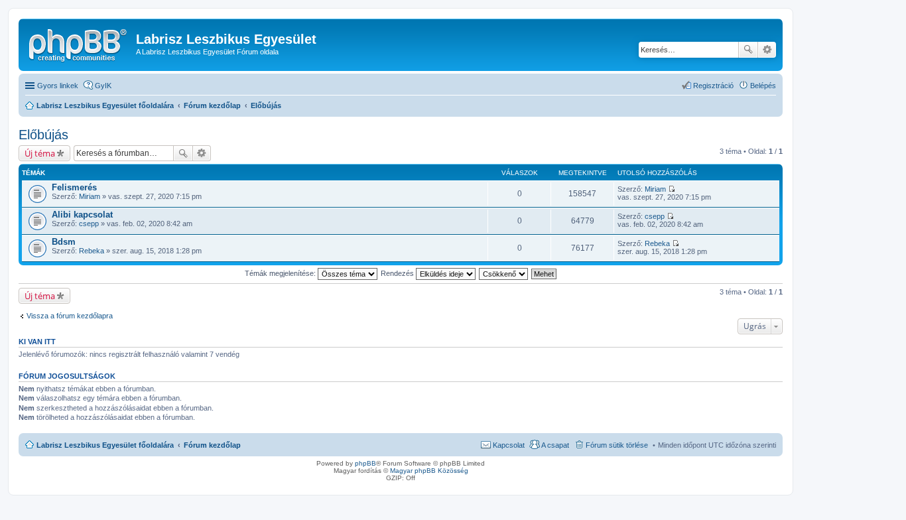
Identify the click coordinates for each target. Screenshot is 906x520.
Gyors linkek (57, 86)
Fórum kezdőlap (212, 445)
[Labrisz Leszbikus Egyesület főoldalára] (79, 43)
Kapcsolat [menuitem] (509, 445)
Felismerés (74, 187)
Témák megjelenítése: (281, 273)
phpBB (365, 463)
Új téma (40, 153)
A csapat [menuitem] (555, 445)
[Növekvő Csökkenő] (504, 273)
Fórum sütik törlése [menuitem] (617, 445)
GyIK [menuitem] (103, 86)
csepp (89, 224)
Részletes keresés (767, 50)
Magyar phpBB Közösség (429, 470)
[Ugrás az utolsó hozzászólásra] (671, 189)
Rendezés (398, 273)
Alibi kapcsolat (82, 215)
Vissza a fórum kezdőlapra (70, 316)
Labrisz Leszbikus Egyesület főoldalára (105, 445)
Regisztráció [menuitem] (713, 86)
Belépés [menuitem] (763, 86)
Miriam (89, 196)
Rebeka (91, 251)
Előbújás (43, 134)
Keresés (748, 50)
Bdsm (64, 242)
